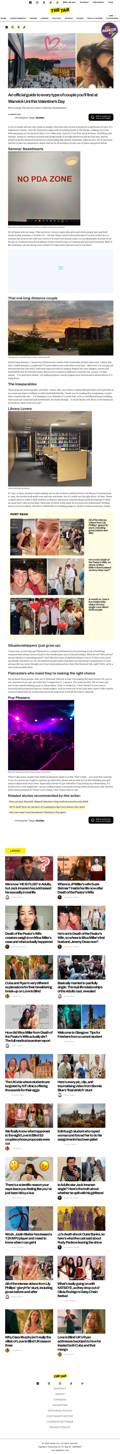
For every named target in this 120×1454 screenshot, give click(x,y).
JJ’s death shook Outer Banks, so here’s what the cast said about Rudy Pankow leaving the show (81, 1238)
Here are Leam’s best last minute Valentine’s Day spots (37, 812)
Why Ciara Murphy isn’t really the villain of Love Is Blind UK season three (28, 1341)
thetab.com (55, 1443)
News (3, 18)
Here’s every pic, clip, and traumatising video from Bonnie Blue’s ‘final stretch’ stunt (80, 1086)
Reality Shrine (95, 18)
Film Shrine (112, 18)
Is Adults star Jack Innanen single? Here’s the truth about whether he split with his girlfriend (80, 1189)
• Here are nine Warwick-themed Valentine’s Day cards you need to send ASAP (48, 801)
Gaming (45, 18)
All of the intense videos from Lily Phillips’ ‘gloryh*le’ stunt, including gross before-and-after (98, 527)
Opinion (69, 18)
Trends (33, 18)
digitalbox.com (62, 1450)
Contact (84, 2)
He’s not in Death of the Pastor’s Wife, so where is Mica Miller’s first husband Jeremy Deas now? (100, 565)
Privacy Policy (60, 1427)
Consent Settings (60, 1421)
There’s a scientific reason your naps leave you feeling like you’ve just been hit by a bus (28, 1189)
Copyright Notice (60, 1416)
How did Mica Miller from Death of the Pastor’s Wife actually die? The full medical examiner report (28, 1037)
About (60, 1394)
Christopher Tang (24, 117)
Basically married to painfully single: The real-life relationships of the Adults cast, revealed (80, 987)
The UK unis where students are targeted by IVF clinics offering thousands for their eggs (27, 1086)
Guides (80, 18)
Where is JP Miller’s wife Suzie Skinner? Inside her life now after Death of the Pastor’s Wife (80, 888)
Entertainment (18, 18)
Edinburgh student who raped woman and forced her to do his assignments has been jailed (80, 1135)
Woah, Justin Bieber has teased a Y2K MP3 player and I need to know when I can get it (28, 1238)
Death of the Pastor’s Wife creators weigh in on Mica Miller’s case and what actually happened (29, 938)
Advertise (98, 2)
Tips (110, 2)
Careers (60, 1399)
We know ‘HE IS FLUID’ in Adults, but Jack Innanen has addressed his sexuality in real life (28, 888)
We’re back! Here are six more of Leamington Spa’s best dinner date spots (47, 807)
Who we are (69, 2)
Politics (56, 18)
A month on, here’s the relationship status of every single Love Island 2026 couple (99, 604)
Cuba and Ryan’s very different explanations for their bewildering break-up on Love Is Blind (28, 987)
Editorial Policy (60, 1410)
